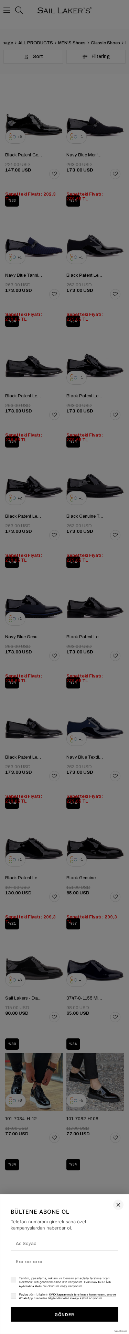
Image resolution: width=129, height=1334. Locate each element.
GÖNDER (64, 1314)
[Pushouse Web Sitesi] (120, 1331)
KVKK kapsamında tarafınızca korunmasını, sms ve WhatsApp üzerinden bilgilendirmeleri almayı (67, 1296)
